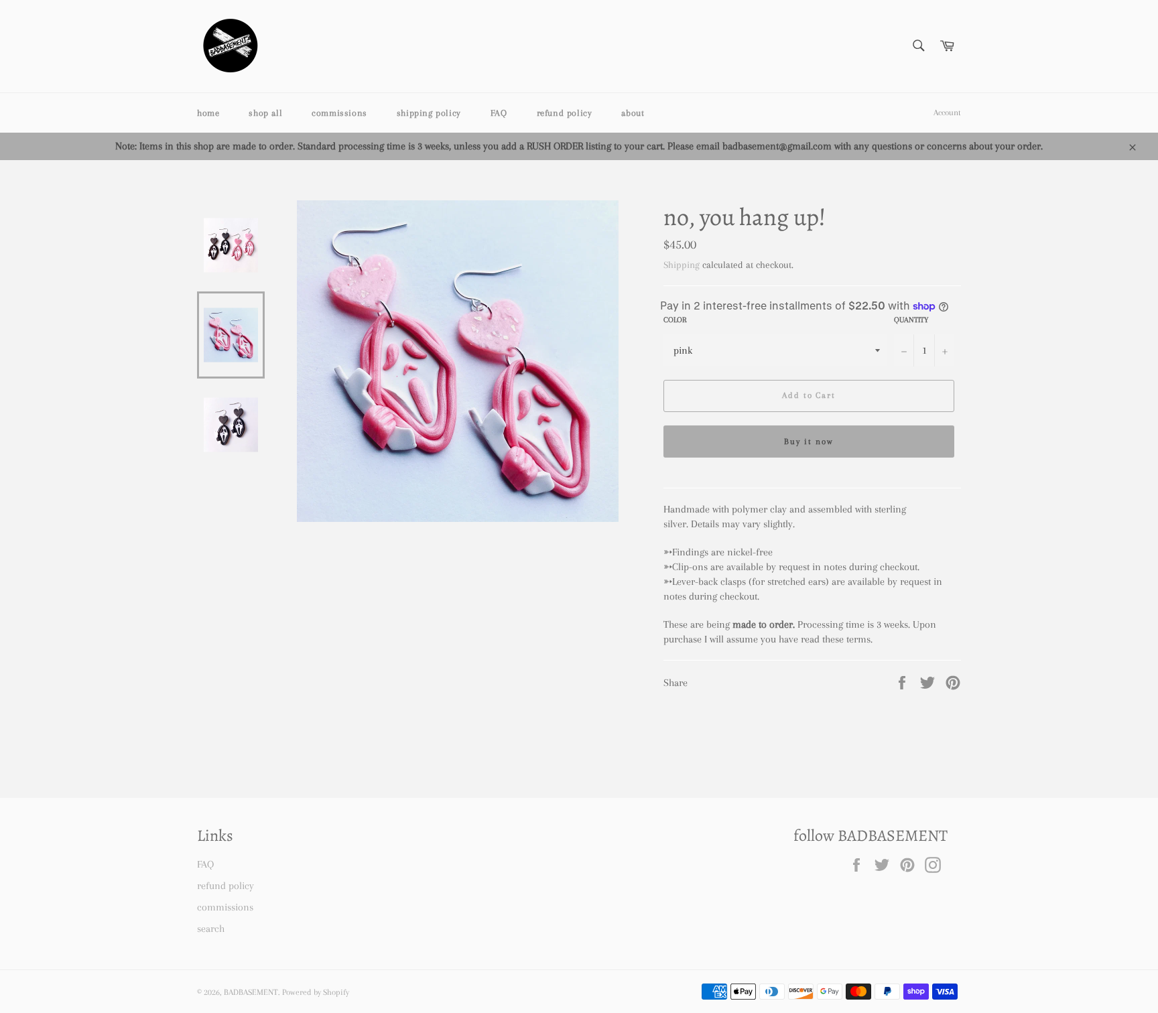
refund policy (564, 113)
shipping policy (429, 113)
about (632, 113)
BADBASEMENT (251, 992)
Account (947, 112)
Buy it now (809, 441)
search (210, 929)
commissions (339, 113)
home (208, 113)
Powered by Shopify (315, 992)
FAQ (499, 113)
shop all (265, 113)
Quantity (911, 320)
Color (674, 320)
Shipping (681, 264)
